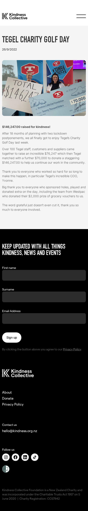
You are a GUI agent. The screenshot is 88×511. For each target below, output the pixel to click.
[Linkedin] (26, 457)
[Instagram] (7, 457)
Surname (8, 289)
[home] (22, 16)
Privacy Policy (72, 349)
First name (9, 268)
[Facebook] (16, 457)
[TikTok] (36, 457)
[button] (81, 16)
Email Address (11, 311)
